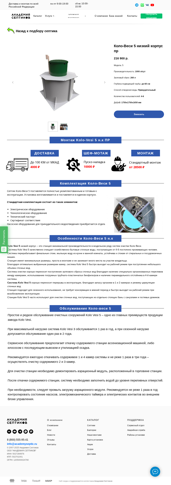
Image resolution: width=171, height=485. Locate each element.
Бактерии (91, 430)
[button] (151, 16)
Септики (91, 425)
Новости (51, 435)
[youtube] (15, 431)
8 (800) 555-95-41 (17, 439)
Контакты (51, 444)
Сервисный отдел (135, 425)
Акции (90, 444)
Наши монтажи (94, 435)
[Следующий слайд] (104, 82)
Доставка (91, 454)
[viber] (31, 431)
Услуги (90, 449)
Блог (49, 430)
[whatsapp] (26, 431)
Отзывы (51, 440)
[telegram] (20, 431)
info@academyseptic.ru (22, 443)
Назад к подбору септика (36, 31)
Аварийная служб (135, 430)
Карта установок (95, 440)
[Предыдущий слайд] (12, 82)
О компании (52, 425)
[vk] (9, 431)
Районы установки (136, 435)
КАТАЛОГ (93, 420)
